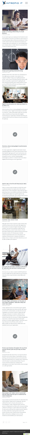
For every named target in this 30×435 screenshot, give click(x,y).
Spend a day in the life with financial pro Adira (14, 183)
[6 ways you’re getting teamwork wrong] (15, 59)
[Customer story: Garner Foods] (15, 208)
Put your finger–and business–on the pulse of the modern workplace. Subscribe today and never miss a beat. (14, 302)
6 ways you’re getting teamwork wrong (12, 70)
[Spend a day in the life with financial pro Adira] (15, 172)
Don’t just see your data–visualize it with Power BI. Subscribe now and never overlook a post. (14, 267)
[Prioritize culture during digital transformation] (15, 134)
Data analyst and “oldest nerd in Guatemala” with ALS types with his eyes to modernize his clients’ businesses (14, 394)
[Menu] (26, 3)
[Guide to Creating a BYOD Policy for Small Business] (15, 20)
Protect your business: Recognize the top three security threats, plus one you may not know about (14, 349)
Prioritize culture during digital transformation (14, 146)
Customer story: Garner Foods (10, 219)
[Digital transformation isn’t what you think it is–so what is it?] (15, 94)
